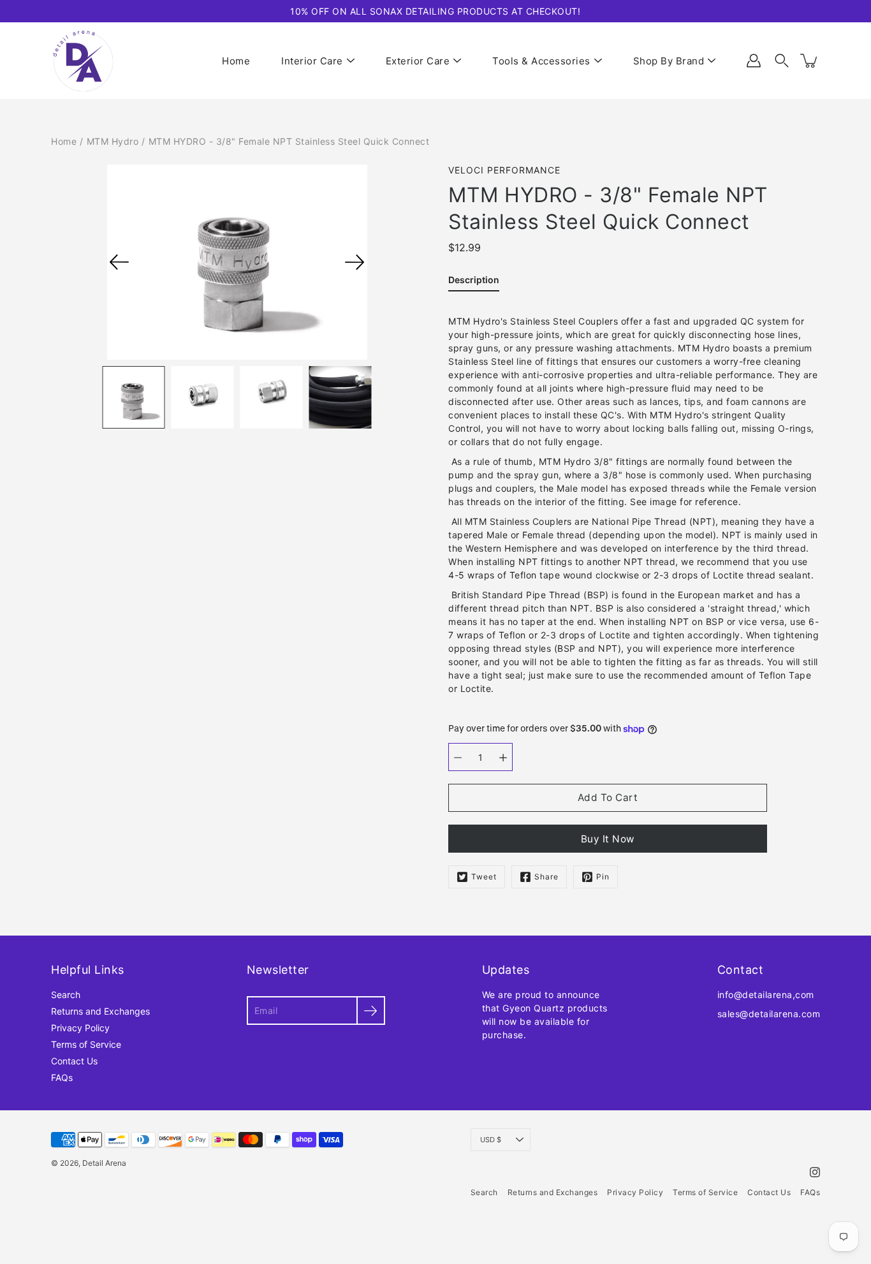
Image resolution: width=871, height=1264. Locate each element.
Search (65, 994)
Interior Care (312, 61)
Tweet (484, 876)
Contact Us (74, 1060)
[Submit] (370, 1010)
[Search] (782, 60)
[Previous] (119, 262)
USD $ (491, 1139)
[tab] (473, 282)
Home (236, 61)
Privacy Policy (80, 1027)
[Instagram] (815, 1172)
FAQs (62, 1077)
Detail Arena (104, 1163)
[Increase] (503, 757)
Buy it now (608, 839)
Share (546, 876)
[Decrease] (457, 757)
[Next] (354, 262)
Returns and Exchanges (100, 1011)
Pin (603, 876)
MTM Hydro (113, 141)
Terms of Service (86, 1044)
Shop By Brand (669, 61)
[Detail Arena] (83, 60)
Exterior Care (418, 61)
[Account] (753, 60)
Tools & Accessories (541, 61)
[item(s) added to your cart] (810, 60)
